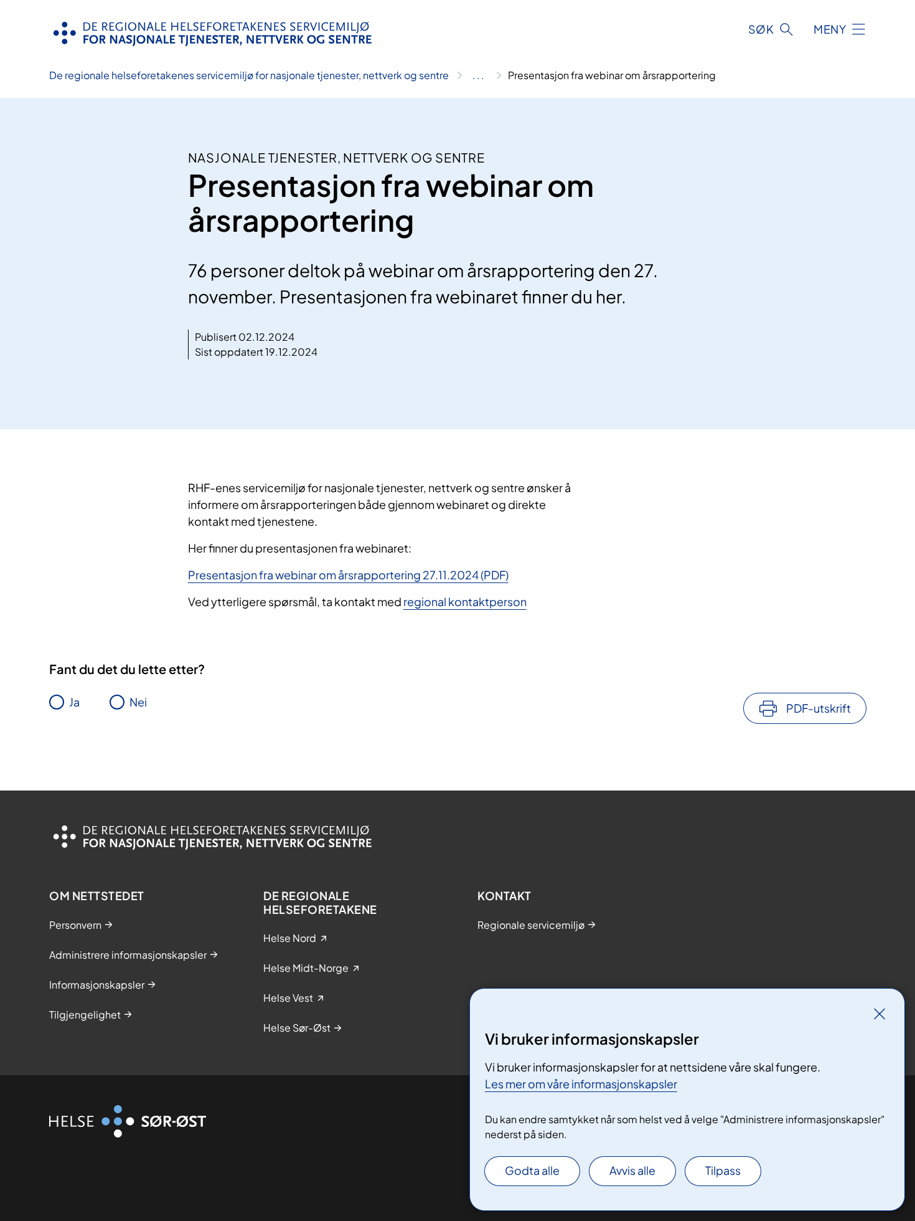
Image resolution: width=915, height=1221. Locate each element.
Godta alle (532, 1170)
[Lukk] (879, 1014)
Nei (138, 702)
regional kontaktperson (465, 601)
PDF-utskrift (818, 708)
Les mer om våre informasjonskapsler (581, 1083)
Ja (74, 702)
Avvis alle (632, 1170)
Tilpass (723, 1170)
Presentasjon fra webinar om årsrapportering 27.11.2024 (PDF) (348, 575)
